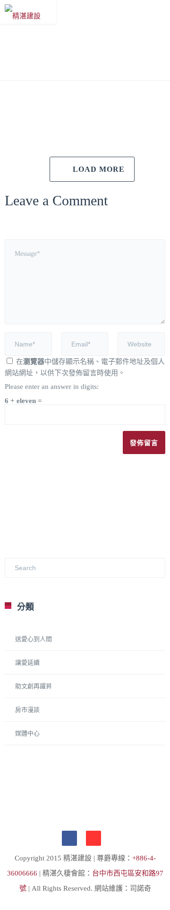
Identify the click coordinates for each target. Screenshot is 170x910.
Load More (99, 169)
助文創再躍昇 (33, 686)
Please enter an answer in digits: (52, 386)
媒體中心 (27, 733)
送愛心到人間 (33, 638)
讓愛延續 (27, 662)
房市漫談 (27, 709)
